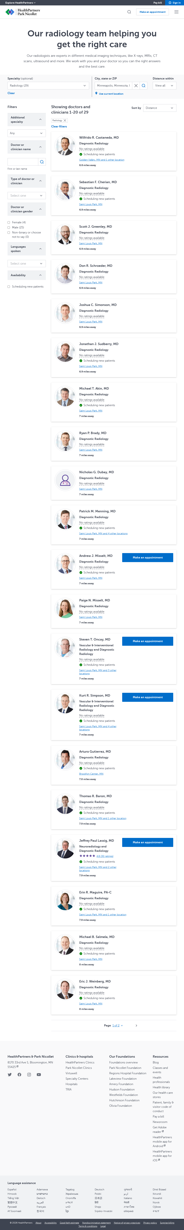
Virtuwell (71, 1073)
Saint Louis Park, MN (90, 204)
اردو (126, 1194)
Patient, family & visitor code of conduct (163, 1107)
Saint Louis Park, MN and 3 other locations (97, 672)
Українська (72, 1194)
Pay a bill (158, 1116)
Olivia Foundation (120, 1105)
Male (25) (18, 227)
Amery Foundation (121, 1084)
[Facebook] (19, 1075)
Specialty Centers (77, 1078)
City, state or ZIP (106, 78)
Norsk (156, 1202)
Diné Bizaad (159, 1189)
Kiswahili (157, 1198)
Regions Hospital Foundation (127, 1073)
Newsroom (160, 1122)
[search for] (143, 85)
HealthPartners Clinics (80, 1062)
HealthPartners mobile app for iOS (162, 1156)
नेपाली (126, 1202)
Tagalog (70, 1189)
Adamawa (42, 1189)
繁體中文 (13, 1202)
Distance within (163, 78)
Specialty (20, 78)
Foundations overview (123, 1062)
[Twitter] (10, 1075)
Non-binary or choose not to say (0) (26, 235)
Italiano (128, 1198)
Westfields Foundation (123, 1095)
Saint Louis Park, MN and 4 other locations (103, 533)
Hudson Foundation (122, 1089)
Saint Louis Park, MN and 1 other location (102, 818)
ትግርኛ (156, 1211)
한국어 (40, 1211)
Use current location (111, 93)
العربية (40, 1202)
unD (68, 1206)
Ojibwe (157, 1206)
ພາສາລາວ (42, 1194)
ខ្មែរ (67, 1211)
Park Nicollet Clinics (79, 1068)
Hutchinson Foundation (124, 1100)
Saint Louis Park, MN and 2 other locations (97, 869)
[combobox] (48, 85)
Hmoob (12, 1194)
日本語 (98, 1198)
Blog (156, 1062)
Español (12, 1189)
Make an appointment (148, 557)
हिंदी (96, 1202)
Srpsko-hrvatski (103, 1211)
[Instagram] (29, 1075)
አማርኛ (69, 1202)
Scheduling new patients (27, 286)
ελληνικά (128, 1211)
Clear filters (59, 126)
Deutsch (99, 1189)
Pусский (12, 1206)
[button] (174, 2)
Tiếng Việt (13, 1198)
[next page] (136, 1025)
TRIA (69, 1089)
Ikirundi (157, 1194)
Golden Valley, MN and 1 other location (101, 159)
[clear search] (136, 85)
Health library (161, 1087)
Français (41, 1206)
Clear (11, 93)
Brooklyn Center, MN (91, 773)
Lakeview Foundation (123, 1078)
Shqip (98, 1206)
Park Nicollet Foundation (125, 1068)
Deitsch (41, 1198)
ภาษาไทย (129, 1206)
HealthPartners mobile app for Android (162, 1142)
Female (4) (19, 222)
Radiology (57, 120)
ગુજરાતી (128, 1189)
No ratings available (91, 149)
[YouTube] (39, 1075)
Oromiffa (71, 1198)
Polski (98, 1194)
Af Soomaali (14, 1211)
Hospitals (71, 1084)
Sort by (136, 108)
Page (107, 1025)
